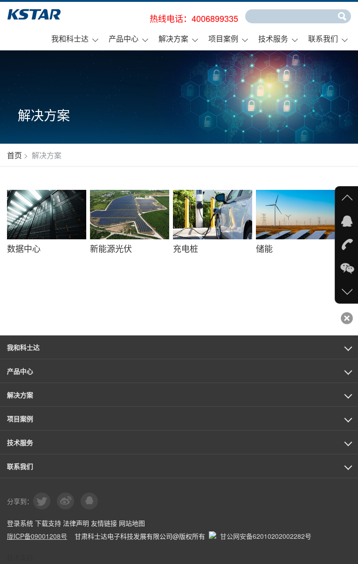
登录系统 (20, 523)
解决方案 (173, 38)
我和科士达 (70, 38)
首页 (14, 155)
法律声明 (76, 523)
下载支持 (48, 523)
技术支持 (20, 557)
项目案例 (223, 38)
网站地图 (132, 523)
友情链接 (104, 523)
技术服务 (273, 38)
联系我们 (323, 38)
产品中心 (123, 38)
